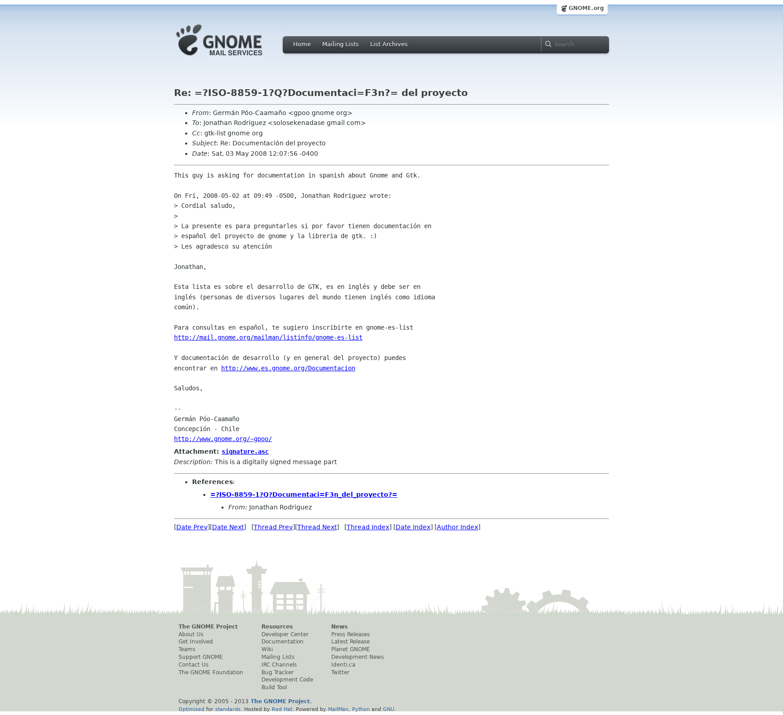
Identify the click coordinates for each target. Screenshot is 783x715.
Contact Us (193, 665)
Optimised (191, 709)
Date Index (413, 527)
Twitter (340, 672)
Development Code (287, 680)
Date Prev (192, 527)
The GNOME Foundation (211, 672)
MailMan (338, 709)
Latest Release (350, 641)
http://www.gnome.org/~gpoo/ (223, 438)
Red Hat (282, 709)
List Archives (389, 44)
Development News (357, 657)
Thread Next (317, 527)
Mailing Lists (340, 44)
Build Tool (274, 687)
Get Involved (196, 641)
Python (361, 709)
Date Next (228, 527)
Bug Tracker (277, 672)
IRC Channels (279, 665)
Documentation (282, 641)
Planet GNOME (350, 649)
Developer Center (285, 634)
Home (302, 44)
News (339, 627)
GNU (388, 709)
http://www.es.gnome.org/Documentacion (288, 368)
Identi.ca (343, 665)
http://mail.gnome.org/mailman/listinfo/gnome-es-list (268, 337)
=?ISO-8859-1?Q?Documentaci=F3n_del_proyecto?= (303, 494)
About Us (191, 634)
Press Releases (350, 634)
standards (228, 709)
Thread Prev (273, 527)
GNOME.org (586, 8)
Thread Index (368, 527)
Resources (277, 627)
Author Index (457, 527)
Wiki (267, 649)
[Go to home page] (233, 58)
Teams (187, 649)
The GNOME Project (208, 627)
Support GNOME (201, 657)
